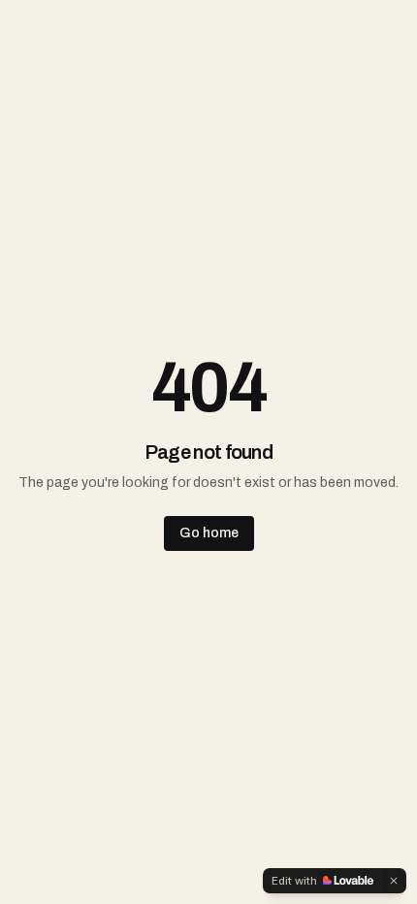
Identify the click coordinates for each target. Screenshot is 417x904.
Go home (209, 533)
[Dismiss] (393, 880)
